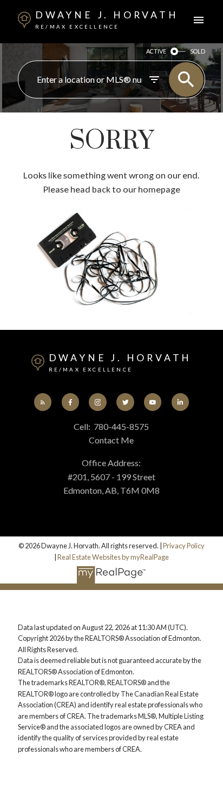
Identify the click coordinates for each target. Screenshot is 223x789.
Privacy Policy (184, 545)
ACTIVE (156, 51)
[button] (42, 401)
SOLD (197, 51)
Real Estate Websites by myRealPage (113, 557)
